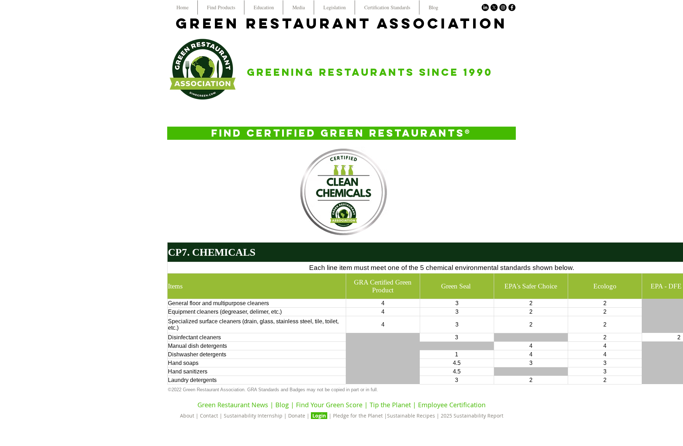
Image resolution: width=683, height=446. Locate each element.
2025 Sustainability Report (472, 415)
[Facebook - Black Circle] (511, 7)
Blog (282, 404)
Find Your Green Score (330, 404)
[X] (494, 7)
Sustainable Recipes (411, 415)
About (188, 415)
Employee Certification (451, 404)
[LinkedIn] (485, 7)
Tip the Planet (390, 404)
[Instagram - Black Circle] (503, 7)
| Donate (295, 415)
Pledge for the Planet (358, 415)
